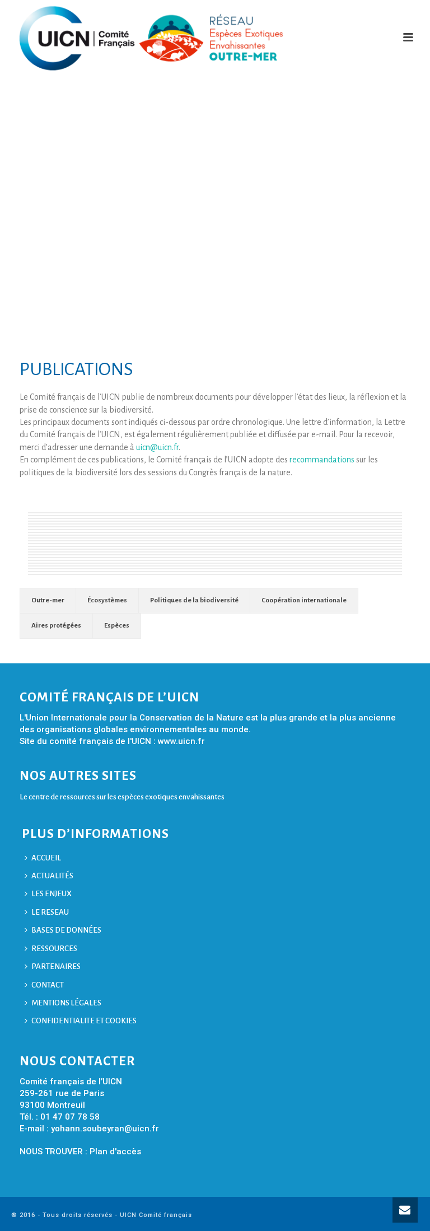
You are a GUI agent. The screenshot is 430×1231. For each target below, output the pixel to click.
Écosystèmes (107, 600)
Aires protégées (56, 625)
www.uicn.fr (181, 741)
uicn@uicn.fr (157, 447)
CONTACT (47, 985)
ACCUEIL (46, 858)
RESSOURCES (54, 948)
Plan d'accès (115, 1151)
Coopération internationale (304, 600)
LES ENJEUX (51, 894)
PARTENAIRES (56, 966)
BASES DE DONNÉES (66, 930)
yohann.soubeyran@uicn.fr (105, 1129)
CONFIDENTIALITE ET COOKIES (84, 1021)
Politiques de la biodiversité (194, 600)
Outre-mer (47, 600)
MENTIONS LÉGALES (66, 1003)
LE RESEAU (50, 912)
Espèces (116, 625)
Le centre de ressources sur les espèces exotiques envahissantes (122, 797)
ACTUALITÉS (52, 876)
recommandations (321, 459)
